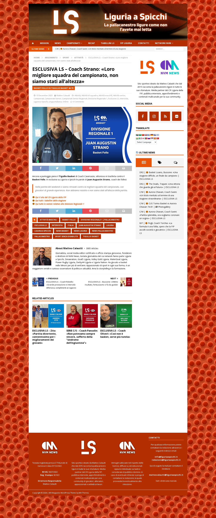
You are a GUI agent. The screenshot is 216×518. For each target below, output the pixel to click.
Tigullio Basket (91, 236)
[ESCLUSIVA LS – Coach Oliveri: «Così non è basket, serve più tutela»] (116, 316)
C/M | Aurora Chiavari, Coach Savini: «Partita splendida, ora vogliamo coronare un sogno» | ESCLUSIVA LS (159, 215)
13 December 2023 (44, 95)
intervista (57, 225)
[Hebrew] (157, 135)
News (58, 43)
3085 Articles (92, 248)
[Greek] (154, 135)
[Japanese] (143, 138)
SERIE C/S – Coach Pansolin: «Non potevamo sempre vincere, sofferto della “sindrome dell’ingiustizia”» (82, 336)
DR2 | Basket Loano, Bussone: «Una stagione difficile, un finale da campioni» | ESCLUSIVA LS (159, 175)
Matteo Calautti (63, 95)
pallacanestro (42, 236)
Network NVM (163, 43)
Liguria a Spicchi (41, 101)
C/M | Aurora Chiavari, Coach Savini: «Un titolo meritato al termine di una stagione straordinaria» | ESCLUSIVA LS (158, 195)
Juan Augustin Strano (90, 225)
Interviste (124, 98)
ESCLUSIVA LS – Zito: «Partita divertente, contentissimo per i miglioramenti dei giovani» (44, 336)
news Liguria (80, 231)
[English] (146, 135)
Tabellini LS (107, 43)
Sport (66, 57)
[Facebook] (142, 116)
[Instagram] (154, 116)
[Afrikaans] (137, 135)
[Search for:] (169, 48)
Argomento (51, 57)
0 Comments (78, 101)
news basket (62, 231)
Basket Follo (69, 219)
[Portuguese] (146, 138)
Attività (78, 95)
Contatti (143, 43)
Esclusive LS (113, 98)
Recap (91, 43)
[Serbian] (151, 138)
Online (65, 101)
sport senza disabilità (66, 236)
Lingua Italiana (55, 101)
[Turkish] (157, 138)
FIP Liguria (126, 43)
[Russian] (149, 138)
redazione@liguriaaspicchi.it (166, 460)
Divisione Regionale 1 (97, 98)
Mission (44, 43)
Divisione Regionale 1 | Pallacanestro (100, 219)
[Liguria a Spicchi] (108, 38)
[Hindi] (137, 138)
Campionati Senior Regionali (74, 98)
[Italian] (140, 138)
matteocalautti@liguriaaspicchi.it (166, 475)
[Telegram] (165, 116)
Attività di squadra (90, 95)
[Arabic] (140, 135)
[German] (151, 135)
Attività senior (119, 95)
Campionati (73, 43)
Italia (70, 225)
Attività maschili (105, 95)
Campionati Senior (53, 98)
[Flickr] (176, 116)
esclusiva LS (41, 225)
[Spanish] (154, 138)
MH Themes (84, 493)
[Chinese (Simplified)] (143, 135)
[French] (149, 135)
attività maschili (48, 219)
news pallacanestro (102, 231)
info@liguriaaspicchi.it (166, 456)
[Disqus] (82, 388)
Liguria (110, 225)
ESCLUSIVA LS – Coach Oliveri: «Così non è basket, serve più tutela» (115, 333)
